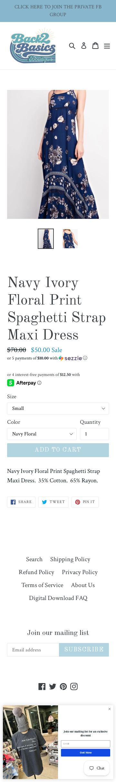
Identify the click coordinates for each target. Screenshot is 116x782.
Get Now (86, 753)
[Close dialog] (109, 709)
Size (11, 396)
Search (34, 559)
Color (13, 422)
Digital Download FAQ (58, 598)
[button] (58, 358)
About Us (83, 585)
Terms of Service (42, 585)
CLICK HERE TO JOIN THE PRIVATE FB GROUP (58, 11)
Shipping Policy (70, 559)
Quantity (90, 422)
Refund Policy (36, 572)
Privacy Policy (80, 572)
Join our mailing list (58, 633)
